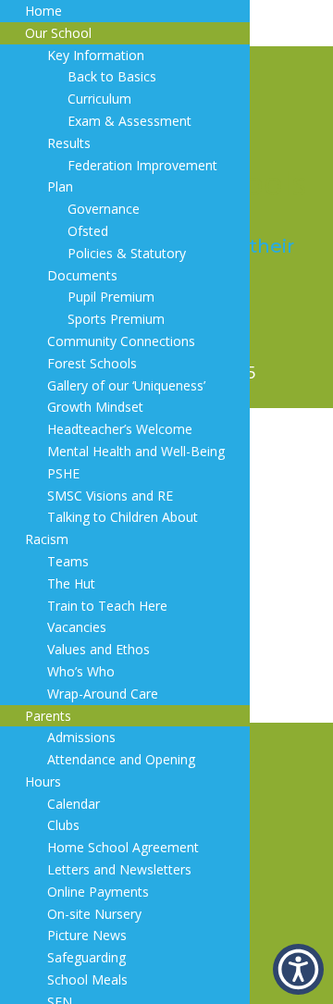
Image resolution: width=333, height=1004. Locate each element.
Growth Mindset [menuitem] (95, 406)
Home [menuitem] (43, 10)
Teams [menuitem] (68, 561)
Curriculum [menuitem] (99, 98)
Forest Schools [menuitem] (92, 363)
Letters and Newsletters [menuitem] (119, 869)
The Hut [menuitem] (71, 583)
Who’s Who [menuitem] (81, 671)
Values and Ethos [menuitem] (98, 649)
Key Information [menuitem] (95, 55)
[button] (298, 969)
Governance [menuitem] (104, 208)
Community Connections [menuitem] (121, 341)
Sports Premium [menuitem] (116, 319)
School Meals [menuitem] (87, 979)
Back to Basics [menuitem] (112, 76)
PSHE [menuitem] (63, 473)
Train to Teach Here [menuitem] (107, 605)
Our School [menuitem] (58, 33)
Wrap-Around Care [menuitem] (102, 693)
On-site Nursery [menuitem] (94, 914)
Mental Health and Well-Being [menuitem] (136, 451)
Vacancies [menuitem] (76, 627)
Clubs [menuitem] (63, 825)
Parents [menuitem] (48, 716)
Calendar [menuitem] (73, 803)
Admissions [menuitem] (81, 737)
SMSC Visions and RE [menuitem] (110, 495)
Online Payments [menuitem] (98, 891)
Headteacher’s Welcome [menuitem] (119, 429)
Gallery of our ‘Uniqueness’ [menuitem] (126, 385)
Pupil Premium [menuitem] (111, 296)
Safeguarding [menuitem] (86, 957)
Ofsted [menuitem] (88, 231)
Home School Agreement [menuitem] (123, 847)
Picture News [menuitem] (87, 935)
